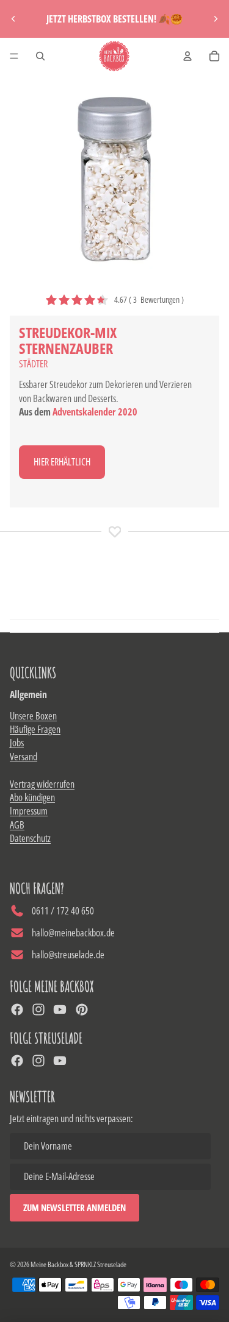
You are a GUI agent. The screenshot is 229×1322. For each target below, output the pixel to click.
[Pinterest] (82, 1009)
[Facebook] (17, 1009)
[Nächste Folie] (215, 18)
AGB (17, 825)
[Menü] (14, 56)
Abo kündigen (32, 797)
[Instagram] (38, 1009)
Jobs (17, 742)
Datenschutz (30, 838)
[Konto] (187, 56)
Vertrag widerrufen (42, 784)
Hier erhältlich (62, 461)
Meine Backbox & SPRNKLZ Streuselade (78, 1264)
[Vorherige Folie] (13, 18)
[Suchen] (40, 56)
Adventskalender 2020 (95, 412)
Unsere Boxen (33, 716)
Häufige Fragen (35, 729)
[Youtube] (60, 1009)
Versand (23, 756)
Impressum (29, 811)
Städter (33, 363)
